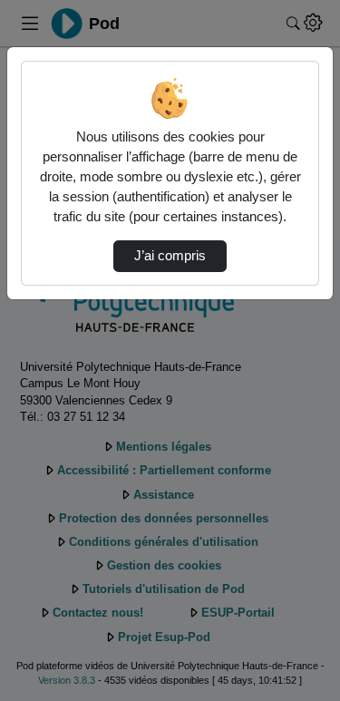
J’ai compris (170, 255)
